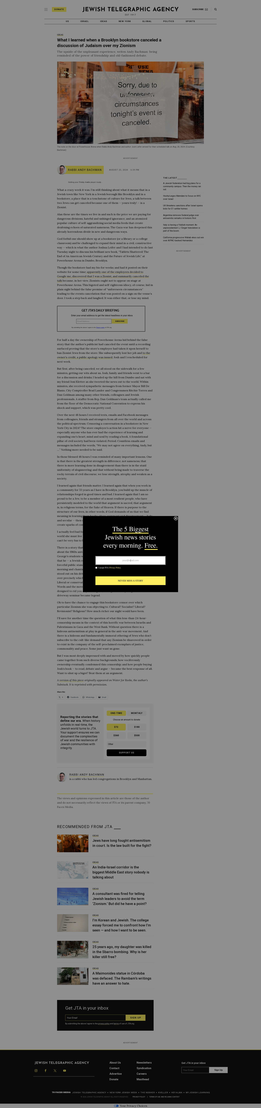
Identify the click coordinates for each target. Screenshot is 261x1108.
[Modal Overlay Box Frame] (130, 554)
